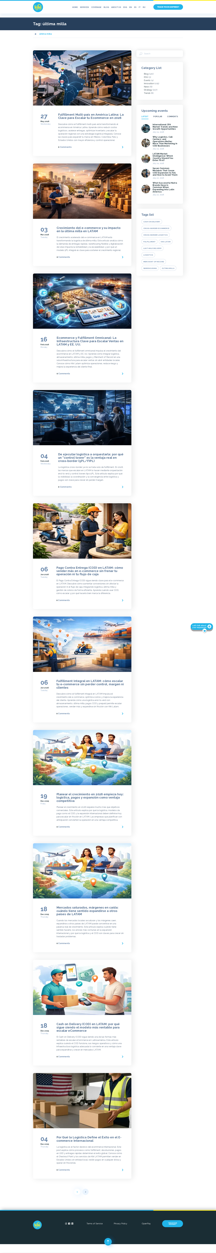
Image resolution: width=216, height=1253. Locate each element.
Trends (147, 93)
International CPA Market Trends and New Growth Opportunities (165, 126)
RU (144, 7)
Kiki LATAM (165, 242)
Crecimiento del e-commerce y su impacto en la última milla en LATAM (89, 229)
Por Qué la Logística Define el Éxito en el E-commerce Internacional (89, 1138)
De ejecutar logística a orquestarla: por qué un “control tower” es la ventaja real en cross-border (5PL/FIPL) (90, 457)
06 (44, 569)
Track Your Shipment (168, 7)
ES (135, 7)
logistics (148, 255)
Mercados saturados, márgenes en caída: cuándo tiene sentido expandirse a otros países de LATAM (87, 911)
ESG (125, 7)
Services (84, 7)
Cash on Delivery (151, 222)
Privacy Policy (120, 1223)
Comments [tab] (172, 117)
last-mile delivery (152, 248)
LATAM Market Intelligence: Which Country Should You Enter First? (163, 157)
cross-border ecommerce (156, 228)
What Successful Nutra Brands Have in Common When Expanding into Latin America (165, 187)
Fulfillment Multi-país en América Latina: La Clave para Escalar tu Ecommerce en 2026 (91, 116)
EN (130, 7)
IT (139, 7)
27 (44, 116)
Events (147, 80)
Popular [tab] (157, 117)
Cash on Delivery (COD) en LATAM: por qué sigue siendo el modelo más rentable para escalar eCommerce (88, 1027)
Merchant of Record (153, 262)
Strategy (148, 90)
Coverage (96, 7)
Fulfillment (149, 242)
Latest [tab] (144, 117)
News (146, 87)
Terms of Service (94, 1223)
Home (75, 7)
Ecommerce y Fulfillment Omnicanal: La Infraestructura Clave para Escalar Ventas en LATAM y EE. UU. (90, 341)
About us (116, 7)
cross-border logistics (155, 235)
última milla (168, 268)
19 (43, 796)
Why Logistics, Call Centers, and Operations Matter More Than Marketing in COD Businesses (165, 141)
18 (43, 909)
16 (43, 339)
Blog (106, 7)
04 (44, 456)
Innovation (149, 83)
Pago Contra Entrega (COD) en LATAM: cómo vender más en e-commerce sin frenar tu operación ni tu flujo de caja (89, 571)
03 (44, 229)
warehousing (150, 268)
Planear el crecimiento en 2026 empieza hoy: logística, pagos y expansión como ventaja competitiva (90, 797)
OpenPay (146, 1223)
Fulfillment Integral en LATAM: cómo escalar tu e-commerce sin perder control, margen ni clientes (90, 684)
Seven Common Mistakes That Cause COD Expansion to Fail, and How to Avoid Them (165, 171)
